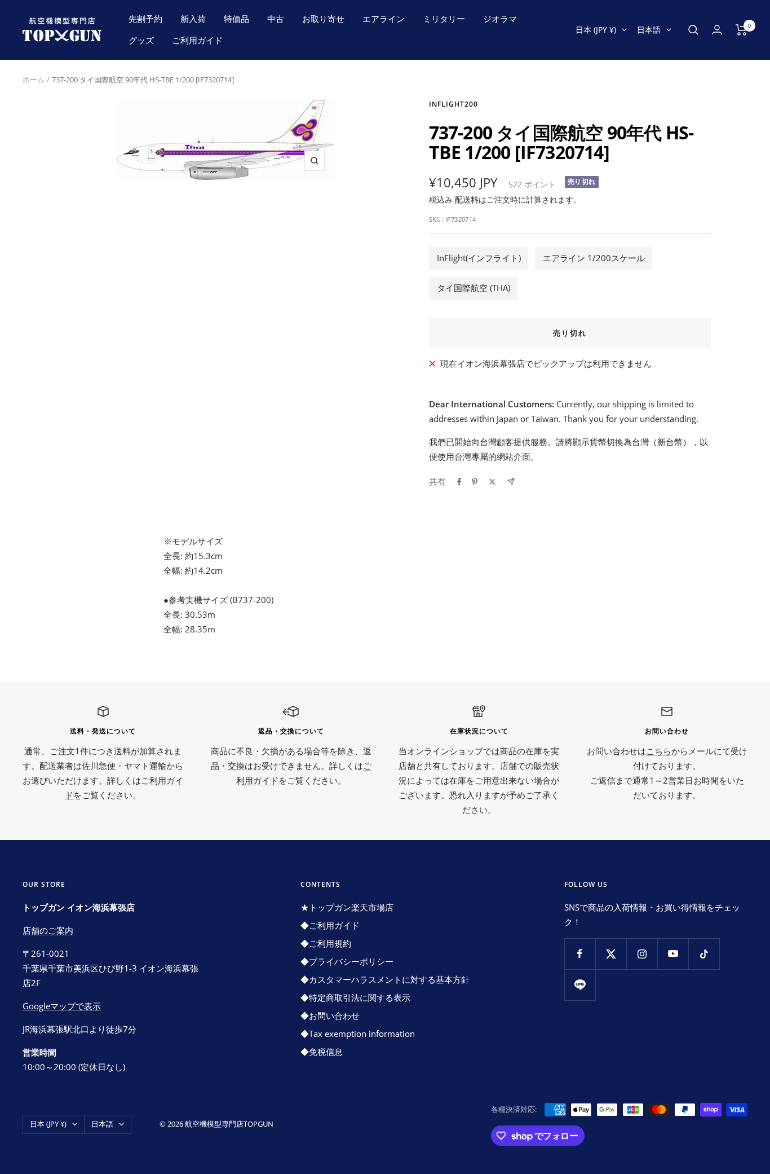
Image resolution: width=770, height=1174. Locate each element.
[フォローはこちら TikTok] (703, 953)
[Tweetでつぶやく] (492, 482)
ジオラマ (500, 18)
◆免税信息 (321, 1051)
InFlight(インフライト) (479, 257)
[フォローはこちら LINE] (579, 984)
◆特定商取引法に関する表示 (355, 997)
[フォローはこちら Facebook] (579, 953)
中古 (275, 18)
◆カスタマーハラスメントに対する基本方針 (385, 979)
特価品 (236, 18)
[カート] (741, 30)
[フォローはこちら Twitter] (610, 953)
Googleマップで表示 (62, 1006)
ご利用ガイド (197, 40)
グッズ (141, 40)
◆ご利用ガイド (330, 925)
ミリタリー (444, 18)
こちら (658, 751)
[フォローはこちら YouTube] (672, 953)
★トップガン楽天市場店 (346, 907)
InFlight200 (453, 104)
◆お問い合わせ (330, 1015)
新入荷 (193, 18)
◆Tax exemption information (357, 1033)
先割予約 (145, 18)
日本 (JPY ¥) (596, 29)
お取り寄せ (323, 18)
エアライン (383, 18)
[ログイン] (717, 29)
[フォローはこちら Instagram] (641, 953)
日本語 (649, 29)
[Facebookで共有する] (459, 482)
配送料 (467, 199)
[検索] (693, 30)
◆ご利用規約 (325, 943)
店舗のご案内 (48, 930)
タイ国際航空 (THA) (473, 287)
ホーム (34, 79)
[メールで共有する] (511, 481)
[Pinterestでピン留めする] (474, 482)
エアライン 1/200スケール (594, 257)
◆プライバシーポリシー (346, 961)
